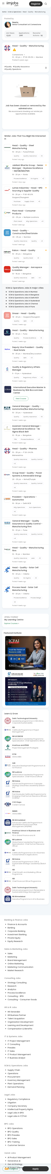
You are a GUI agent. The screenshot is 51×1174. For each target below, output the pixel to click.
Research (12, 986)
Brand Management (17, 960)
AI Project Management (19, 1167)
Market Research (16, 970)
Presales (11, 1047)
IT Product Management (19, 1054)
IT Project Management (19, 1041)
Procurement (14, 1076)
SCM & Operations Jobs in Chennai (23, 304)
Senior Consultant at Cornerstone (26, 24)
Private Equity (14, 938)
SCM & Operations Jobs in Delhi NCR (24, 298)
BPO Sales (12, 1138)
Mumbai (39, 57)
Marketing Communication (20, 967)
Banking (11, 927)
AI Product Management (19, 1157)
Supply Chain (14, 1070)
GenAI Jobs (10, 1153)
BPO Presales (14, 1135)
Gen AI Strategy (15, 1164)
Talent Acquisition (16, 1018)
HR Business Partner (17, 1015)
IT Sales (11, 1051)
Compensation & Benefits (20, 1028)
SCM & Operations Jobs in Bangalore (24, 295)
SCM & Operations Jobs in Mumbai (23, 292)
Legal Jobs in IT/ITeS (17, 1116)
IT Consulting (14, 1044)
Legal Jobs (9, 1094)
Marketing (12, 957)
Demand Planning (16, 1087)
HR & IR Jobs (10, 1007)
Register (35, 3)
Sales (10, 953)
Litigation (12, 1102)
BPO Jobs (9, 1123)
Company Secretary (17, 1106)
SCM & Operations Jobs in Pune (22, 306)
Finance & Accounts (17, 924)
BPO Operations (15, 1128)
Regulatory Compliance (19, 1099)
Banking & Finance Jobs (16, 920)
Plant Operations (16, 1083)
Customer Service (16, 1145)
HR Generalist (14, 1011)
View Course (21, 398)
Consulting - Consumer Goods (22, 999)
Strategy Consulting (17, 982)
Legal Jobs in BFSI (16, 1112)
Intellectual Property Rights (20, 1109)
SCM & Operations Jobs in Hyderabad (24, 301)
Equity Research (15, 941)
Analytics (12, 989)
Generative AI (14, 1160)
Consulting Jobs (12, 978)
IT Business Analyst (16, 1057)
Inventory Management (19, 1080)
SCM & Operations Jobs (16, 1065)
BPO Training (14, 1142)
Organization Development (20, 1022)
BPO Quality (13, 1131)
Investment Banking (17, 934)
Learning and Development (20, 1025)
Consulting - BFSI (16, 996)
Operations (13, 1073)
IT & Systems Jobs (13, 1036)
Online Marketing (16, 963)
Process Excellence (17, 992)
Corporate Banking (16, 931)
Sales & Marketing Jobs (16, 949)
